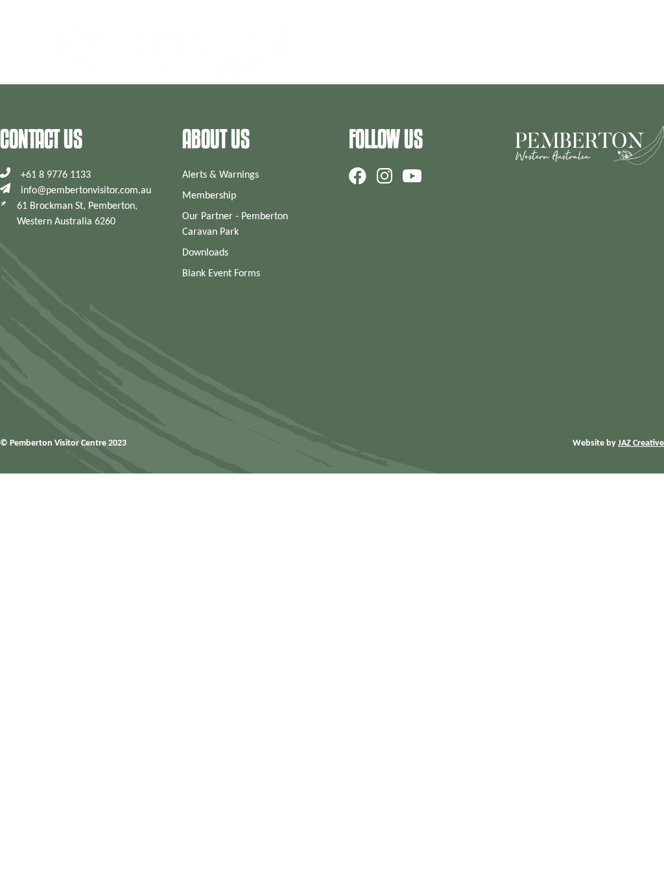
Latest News (455, 50)
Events (519, 50)
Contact (576, 50)
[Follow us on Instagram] (384, 175)
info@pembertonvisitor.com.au (86, 191)
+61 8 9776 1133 (56, 175)
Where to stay (395, 50)
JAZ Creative (641, 443)
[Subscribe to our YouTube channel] (412, 175)
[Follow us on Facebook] (357, 175)
